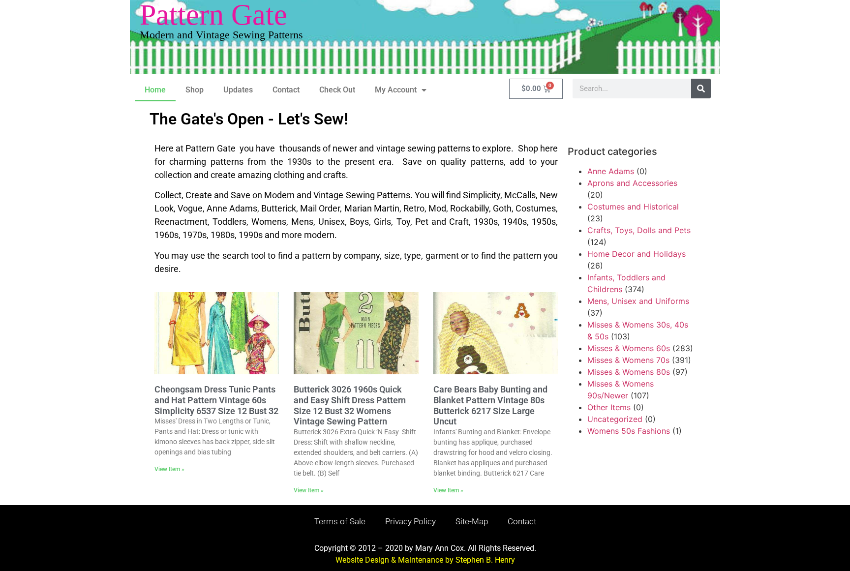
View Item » (169, 469)
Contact (286, 89)
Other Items (609, 407)
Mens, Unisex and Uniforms (638, 301)
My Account (396, 89)
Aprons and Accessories (632, 183)
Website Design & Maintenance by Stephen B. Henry (425, 560)
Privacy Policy (410, 521)
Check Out (337, 89)
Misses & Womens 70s (628, 360)
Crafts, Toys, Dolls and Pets (639, 230)
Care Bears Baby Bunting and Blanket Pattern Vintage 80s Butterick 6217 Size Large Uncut (490, 405)
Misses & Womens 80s (628, 372)
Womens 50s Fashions (628, 431)
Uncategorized (614, 419)
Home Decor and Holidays (636, 254)
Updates (238, 89)
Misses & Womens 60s (628, 348)
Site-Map (471, 521)
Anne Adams (610, 171)
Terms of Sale (339, 521)
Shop (194, 89)
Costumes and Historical (633, 206)
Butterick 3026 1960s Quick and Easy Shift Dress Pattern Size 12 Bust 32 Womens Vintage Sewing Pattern (350, 405)
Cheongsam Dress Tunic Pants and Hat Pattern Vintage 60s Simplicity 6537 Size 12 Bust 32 (216, 400)
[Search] (701, 88)
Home (155, 89)
